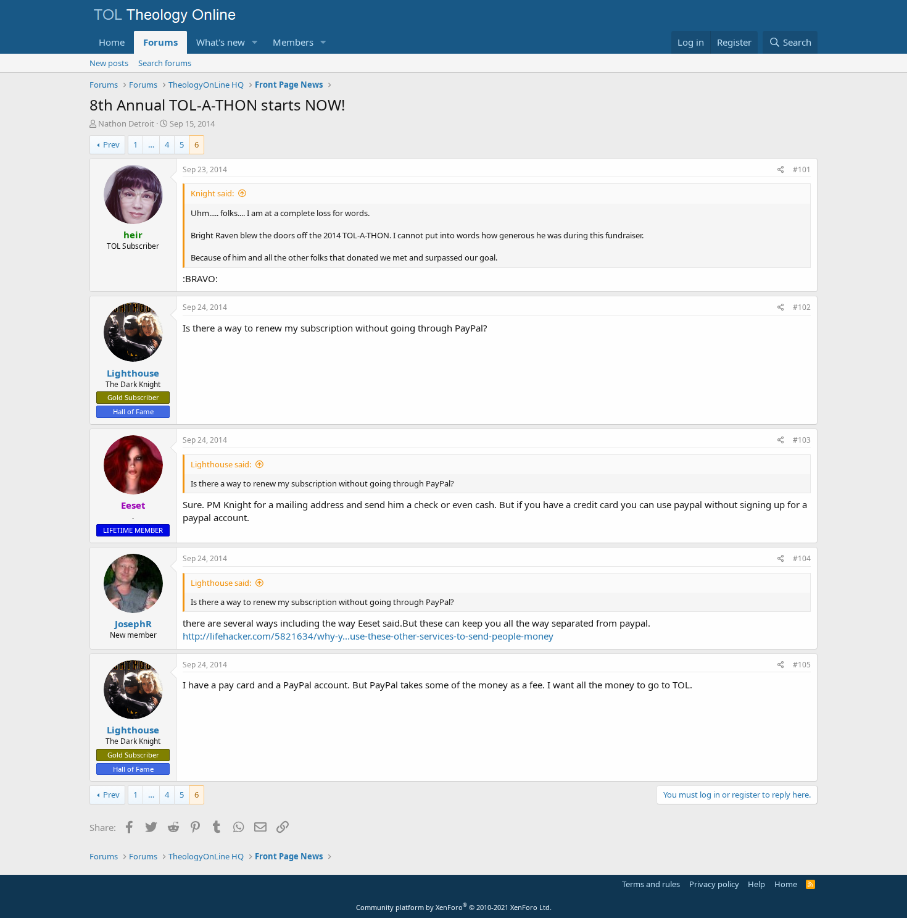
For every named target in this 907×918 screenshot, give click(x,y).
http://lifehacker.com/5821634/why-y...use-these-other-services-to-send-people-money (368, 636)
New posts (108, 63)
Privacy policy (714, 884)
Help (756, 884)
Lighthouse (133, 373)
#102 (802, 307)
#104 (802, 558)
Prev (111, 144)
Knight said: (212, 193)
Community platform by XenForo (454, 907)
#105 (802, 664)
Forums (160, 42)
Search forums (164, 63)
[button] (254, 42)
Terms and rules (651, 884)
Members (293, 42)
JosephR (133, 623)
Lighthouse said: (221, 464)
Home (112, 42)
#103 (802, 440)
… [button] (151, 144)
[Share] (781, 170)
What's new (220, 42)
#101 (802, 169)
